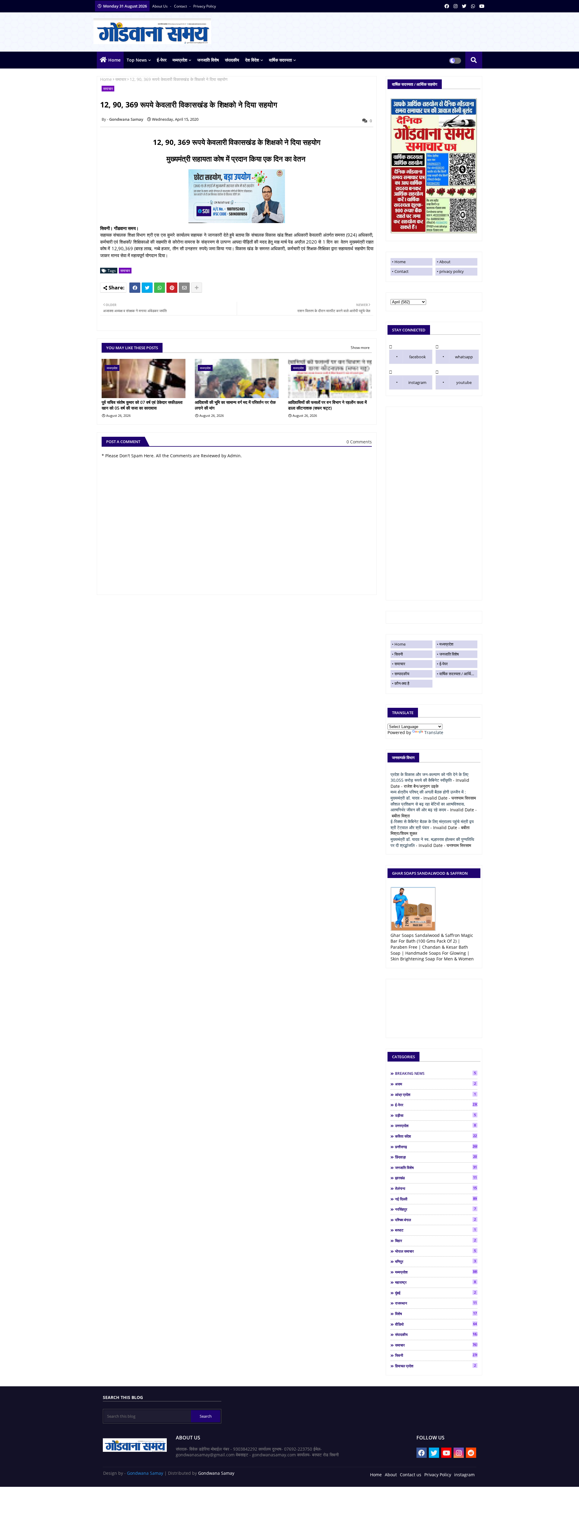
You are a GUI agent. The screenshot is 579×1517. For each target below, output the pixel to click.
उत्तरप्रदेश (435, 1125)
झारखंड (436, 1177)
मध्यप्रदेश (179, 60)
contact (181, 6)
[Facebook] (134, 288)
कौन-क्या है (401, 683)
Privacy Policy (437, 1474)
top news (137, 60)
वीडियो (436, 1324)
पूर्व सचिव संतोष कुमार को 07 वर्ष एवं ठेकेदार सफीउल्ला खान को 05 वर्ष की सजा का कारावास (142, 405)
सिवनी (398, 654)
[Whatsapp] (159, 288)
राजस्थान (436, 1303)
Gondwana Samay (145, 1473)
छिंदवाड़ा (436, 1157)
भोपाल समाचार (435, 1251)
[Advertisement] (434, 503)
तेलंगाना (436, 1188)
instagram (417, 382)
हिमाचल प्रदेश (435, 1365)
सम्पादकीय (401, 673)
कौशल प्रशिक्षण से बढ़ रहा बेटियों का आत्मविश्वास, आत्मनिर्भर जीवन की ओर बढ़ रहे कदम (428, 807)
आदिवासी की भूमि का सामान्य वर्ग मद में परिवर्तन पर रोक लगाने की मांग (235, 405)
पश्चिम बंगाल (435, 1219)
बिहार (435, 1240)
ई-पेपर (161, 60)
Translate (433, 732)
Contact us (410, 1474)
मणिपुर (435, 1261)
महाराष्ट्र (435, 1282)
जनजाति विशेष (208, 60)
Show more (360, 347)
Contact (401, 271)
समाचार (120, 79)
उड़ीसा (435, 1115)
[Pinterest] (171, 288)
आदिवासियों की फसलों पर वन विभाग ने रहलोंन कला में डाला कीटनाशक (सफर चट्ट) (327, 405)
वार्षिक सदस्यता (280, 60)
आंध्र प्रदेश (435, 1094)
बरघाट (435, 1230)
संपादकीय (232, 60)
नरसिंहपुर (435, 1209)
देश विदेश (252, 60)
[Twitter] (147, 288)
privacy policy (204, 6)
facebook (417, 356)
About (445, 261)
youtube (464, 382)
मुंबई (435, 1292)
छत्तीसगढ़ (436, 1146)
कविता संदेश (436, 1136)
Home (114, 60)
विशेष (436, 1313)
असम (435, 1084)
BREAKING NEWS (435, 1073)
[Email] (184, 288)
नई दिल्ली (436, 1199)
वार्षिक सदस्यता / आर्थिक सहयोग (458, 673)
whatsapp (464, 356)
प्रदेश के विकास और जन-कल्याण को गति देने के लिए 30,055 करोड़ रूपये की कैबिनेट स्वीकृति (429, 777)
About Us (160, 6)
